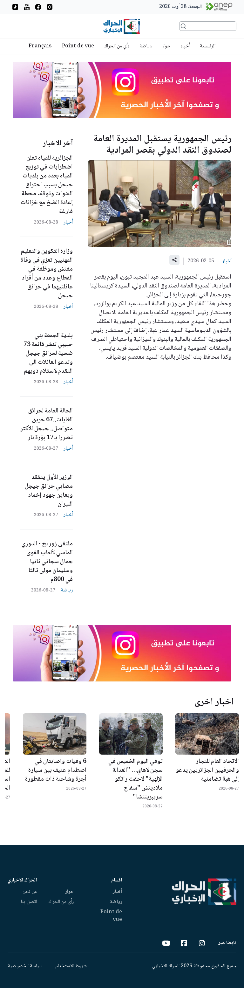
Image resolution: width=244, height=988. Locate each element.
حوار (166, 46)
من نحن (30, 892)
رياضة (145, 46)
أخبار (185, 46)
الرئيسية (207, 46)
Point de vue (78, 46)
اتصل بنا (29, 902)
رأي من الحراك (116, 46)
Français (40, 46)
